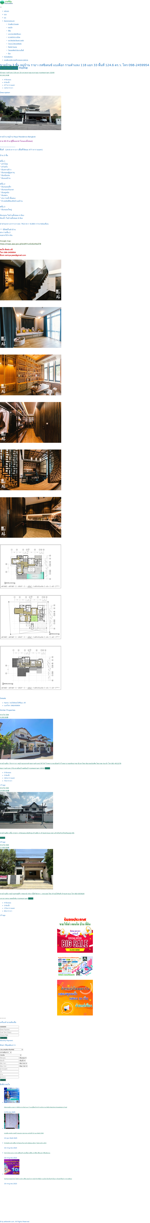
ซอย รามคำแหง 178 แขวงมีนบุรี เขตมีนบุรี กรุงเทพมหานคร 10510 (22, 768)
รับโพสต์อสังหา (8, 57)
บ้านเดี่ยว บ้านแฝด (13, 24)
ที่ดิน (9, 31)
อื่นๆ (9, 53)
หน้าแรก (6, 11)
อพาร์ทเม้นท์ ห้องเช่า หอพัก (16, 40)
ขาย (5, 14)
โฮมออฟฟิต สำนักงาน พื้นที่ (16, 50)
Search (3, 1080)
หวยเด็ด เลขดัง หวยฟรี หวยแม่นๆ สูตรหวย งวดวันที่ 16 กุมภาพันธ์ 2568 (24, 1133)
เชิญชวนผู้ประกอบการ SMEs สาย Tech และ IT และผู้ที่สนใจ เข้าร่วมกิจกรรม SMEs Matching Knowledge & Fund (35, 1107)
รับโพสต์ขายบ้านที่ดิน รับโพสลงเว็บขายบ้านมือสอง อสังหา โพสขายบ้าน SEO (25, 1143)
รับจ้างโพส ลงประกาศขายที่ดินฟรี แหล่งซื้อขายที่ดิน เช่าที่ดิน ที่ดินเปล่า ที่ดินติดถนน (27, 1153)
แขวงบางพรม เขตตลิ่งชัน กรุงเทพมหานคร (14, 898)
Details (47, 768)
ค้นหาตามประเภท (9, 21)
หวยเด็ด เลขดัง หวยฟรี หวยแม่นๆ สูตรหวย (16, 60)
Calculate (3, 1038)
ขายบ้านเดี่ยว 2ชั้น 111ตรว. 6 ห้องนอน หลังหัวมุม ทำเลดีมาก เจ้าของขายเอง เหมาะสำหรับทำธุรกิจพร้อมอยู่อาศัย (37, 833)
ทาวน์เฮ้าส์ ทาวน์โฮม (14, 37)
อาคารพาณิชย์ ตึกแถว (14, 34)
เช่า (5, 18)
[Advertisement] (75, 1205)
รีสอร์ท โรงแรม (12, 47)
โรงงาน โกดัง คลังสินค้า (15, 44)
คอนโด (10, 27)
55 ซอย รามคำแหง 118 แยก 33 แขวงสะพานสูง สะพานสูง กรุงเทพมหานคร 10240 (27, 73)
